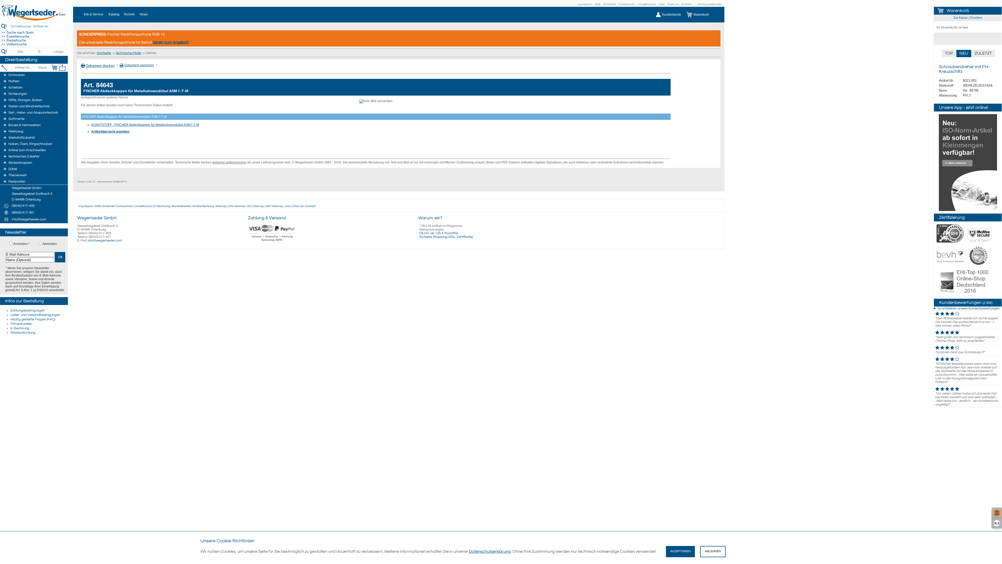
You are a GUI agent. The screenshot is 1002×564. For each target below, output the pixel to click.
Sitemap (221, 206)
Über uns (673, 4)
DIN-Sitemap (237, 206)
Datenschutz (626, 4)
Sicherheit (609, 4)
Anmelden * (21, 244)
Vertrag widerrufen (709, 4)
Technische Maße (128, 53)
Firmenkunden (21, 324)
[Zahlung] (272, 242)
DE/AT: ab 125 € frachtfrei (438, 233)
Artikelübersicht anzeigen (110, 131)
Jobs (661, 4)
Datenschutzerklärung (490, 551)
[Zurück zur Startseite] (34, 19)
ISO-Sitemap (255, 206)
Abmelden (50, 244)
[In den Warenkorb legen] (54, 67)
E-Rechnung (19, 328)
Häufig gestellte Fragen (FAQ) (32, 319)
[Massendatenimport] (62, 67)
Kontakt (686, 4)
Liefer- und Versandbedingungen (35, 315)
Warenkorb (958, 10)
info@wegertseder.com (105, 240)
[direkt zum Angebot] (171, 42)
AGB (597, 4)
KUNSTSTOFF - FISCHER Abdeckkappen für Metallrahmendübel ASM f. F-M (145, 125)
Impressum (584, 4)
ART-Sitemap (274, 206)
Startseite (104, 53)
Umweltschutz (646, 4)
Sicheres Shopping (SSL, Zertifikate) (446, 237)
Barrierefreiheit (181, 206)
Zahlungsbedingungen (27, 310)
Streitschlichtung (22, 332)
